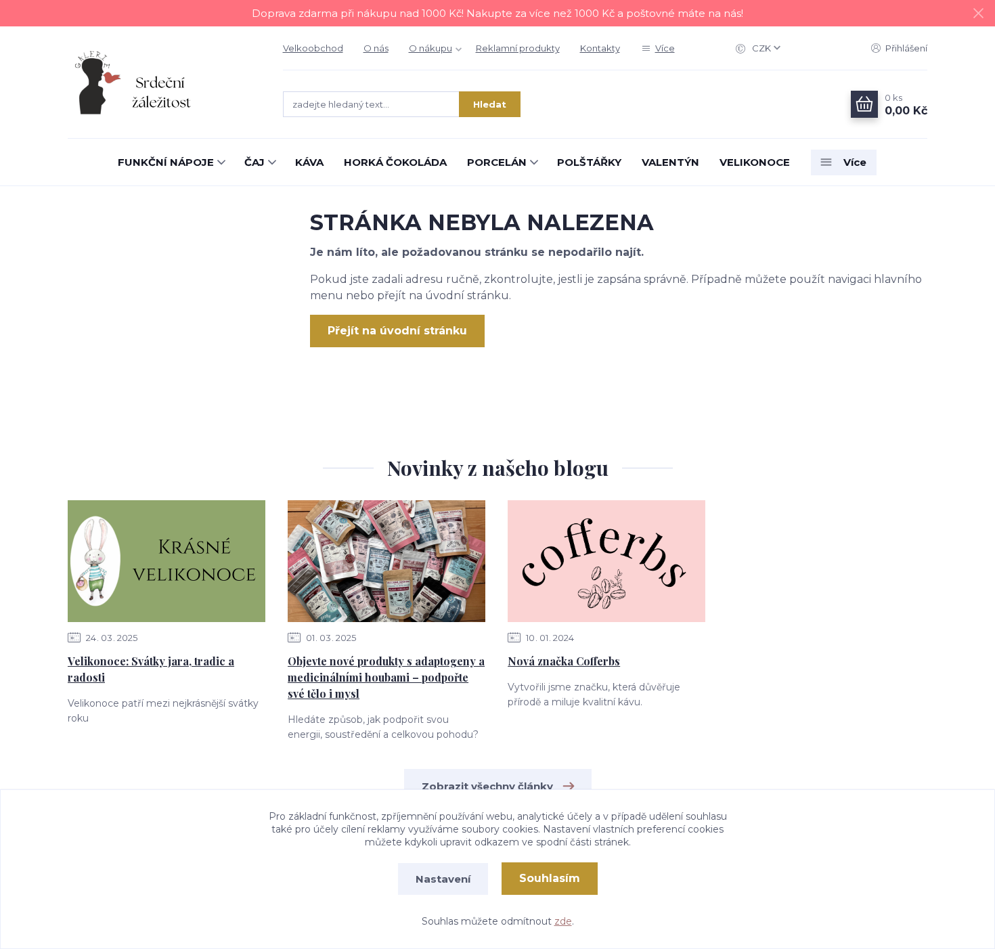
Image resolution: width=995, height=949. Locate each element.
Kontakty (600, 48)
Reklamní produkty (518, 48)
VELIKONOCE (755, 162)
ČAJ (254, 162)
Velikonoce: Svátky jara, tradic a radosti (151, 669)
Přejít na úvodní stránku (397, 330)
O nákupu (430, 48)
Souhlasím (549, 878)
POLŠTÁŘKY (589, 162)
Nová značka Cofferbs (564, 661)
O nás (376, 48)
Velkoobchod (313, 48)
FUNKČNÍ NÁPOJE (166, 162)
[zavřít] (978, 13)
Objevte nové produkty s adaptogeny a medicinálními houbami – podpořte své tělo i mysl (386, 677)
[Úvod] (162, 82)
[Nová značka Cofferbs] (606, 561)
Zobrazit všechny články (487, 786)
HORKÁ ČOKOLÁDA (395, 162)
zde (563, 921)
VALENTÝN (670, 162)
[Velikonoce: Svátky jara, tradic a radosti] (166, 561)
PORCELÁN (497, 162)
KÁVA (309, 162)
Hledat (489, 104)
